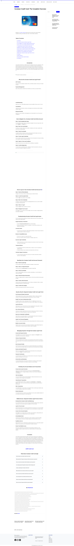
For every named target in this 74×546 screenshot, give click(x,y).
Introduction (19, 40)
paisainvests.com (35, 545)
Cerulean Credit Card (23, 32)
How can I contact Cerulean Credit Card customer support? (22, 495)
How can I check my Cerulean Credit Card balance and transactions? (28, 494)
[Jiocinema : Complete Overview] (31, 542)
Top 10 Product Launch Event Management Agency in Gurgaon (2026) (55, 20)
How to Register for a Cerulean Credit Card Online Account (25, 43)
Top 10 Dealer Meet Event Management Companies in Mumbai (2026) (55, 24)
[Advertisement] (30, 95)
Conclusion (18, 54)
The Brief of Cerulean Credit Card (36, 506)
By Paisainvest (19, 58)
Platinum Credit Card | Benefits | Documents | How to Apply (19, 521)
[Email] (12, 40)
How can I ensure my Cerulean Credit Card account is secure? (23, 496)
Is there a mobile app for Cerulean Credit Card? (37, 501)
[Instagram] (18, 540)
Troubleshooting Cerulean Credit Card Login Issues (21, 507)
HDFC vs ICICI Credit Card (18, 529)
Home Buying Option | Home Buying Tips (55, 28)
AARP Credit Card (19, 55)
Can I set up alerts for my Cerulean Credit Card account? (22, 493)
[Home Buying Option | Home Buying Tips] (49, 28)
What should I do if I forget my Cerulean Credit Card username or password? (25, 508)
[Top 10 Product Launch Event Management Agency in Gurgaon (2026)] (49, 20)
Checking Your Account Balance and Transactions (24, 51)
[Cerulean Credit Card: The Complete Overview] (29, 21)
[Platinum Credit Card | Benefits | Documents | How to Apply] (19, 517)
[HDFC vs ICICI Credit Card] (19, 526)
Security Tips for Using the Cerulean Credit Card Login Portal (26, 48)
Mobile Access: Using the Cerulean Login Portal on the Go (25, 52)
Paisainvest (30, 487)
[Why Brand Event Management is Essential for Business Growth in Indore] (49, 15)
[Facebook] (12, 35)
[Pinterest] (12, 36)
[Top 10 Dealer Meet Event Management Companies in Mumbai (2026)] (49, 24)
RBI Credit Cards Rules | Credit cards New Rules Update (39, 521)
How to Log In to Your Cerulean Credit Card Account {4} (25, 44)
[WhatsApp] (12, 38)
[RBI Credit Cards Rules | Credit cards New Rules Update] (40, 517)
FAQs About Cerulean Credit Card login (23, 56)
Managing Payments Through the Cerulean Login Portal (25, 50)
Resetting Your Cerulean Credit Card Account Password (25, 47)
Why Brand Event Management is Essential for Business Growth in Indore (55, 16)
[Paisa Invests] (3, 2)
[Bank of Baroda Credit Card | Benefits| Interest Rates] (29, 517)
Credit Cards (16, 6)
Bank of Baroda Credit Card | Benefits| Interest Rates (29, 521)
